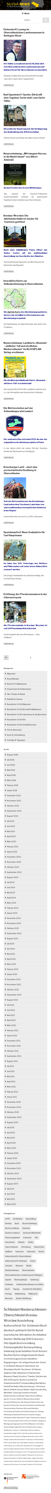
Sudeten (8, 1373)
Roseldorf (24, 1455)
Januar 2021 (12, 1097)
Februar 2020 (12, 1153)
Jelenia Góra (39, 1247)
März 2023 (11, 964)
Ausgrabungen (27, 1458)
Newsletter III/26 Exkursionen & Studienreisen (26, 714)
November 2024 (14, 862)
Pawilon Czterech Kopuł (27, 1449)
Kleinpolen (16, 1402)
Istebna (11, 1439)
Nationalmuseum (33, 1436)
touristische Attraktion (32, 1289)
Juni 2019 (11, 1194)
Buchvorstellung (12, 1228)
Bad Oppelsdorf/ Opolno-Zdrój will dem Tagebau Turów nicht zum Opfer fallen (24, 97)
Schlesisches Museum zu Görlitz (29, 1284)
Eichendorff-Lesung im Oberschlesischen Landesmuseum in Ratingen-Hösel (23, 32)
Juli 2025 (10, 821)
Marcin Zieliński (10, 1389)
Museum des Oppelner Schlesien (13, 1458)
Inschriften (8, 1386)
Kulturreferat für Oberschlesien (18, 1256)
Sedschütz (30, 1461)
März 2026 (11, 780)
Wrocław (9, 1298)
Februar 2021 (12, 1092)
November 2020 (14, 1107)
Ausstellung (31, 1219)
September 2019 (14, 1179)
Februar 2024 (12, 908)
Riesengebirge (20, 1280)
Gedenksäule (39, 1442)
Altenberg (7, 1415)
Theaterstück (35, 1418)
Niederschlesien (12, 1270)
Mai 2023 (11, 954)
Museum (19, 1266)
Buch (17, 1223)
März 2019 (11, 1204)
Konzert (43, 1351)
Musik (28, 1266)
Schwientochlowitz (29, 1393)
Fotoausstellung (27, 1383)
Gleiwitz (21, 1242)
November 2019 (14, 1168)
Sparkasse (27, 1445)
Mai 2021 (11, 1076)
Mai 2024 (11, 893)
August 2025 (12, 816)
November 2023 (14, 923)
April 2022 (11, 1020)
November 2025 (14, 801)
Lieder (23, 1433)
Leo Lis (15, 1445)
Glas (14, 1373)
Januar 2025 (12, 852)
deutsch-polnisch (12, 1233)
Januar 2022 (12, 1036)
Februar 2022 (12, 1030)
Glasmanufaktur (10, 1408)
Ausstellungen (13, 679)
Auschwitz (8, 1402)
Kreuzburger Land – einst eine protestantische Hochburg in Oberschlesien (20, 470)
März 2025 (11, 841)
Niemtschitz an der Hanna (35, 1455)
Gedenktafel (16, 1415)
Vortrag (8, 1294)
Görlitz (30, 1242)
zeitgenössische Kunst (32, 1355)
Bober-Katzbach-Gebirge (34, 1411)
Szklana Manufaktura (27, 1430)
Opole (18, 1351)
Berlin (17, 1369)
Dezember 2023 (14, 918)
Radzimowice (20, 1411)
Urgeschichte (35, 1458)
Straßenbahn (8, 1430)
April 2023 (11, 959)
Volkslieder (8, 1418)
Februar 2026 (12, 785)
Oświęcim (16, 1430)
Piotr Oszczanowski (11, 1421)
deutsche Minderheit (31, 1233)
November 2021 (14, 1046)
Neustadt (20, 1418)
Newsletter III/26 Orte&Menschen (21, 725)
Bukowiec (20, 1408)
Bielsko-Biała (29, 1389)
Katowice (19, 1251)
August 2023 (12, 938)
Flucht (35, 1351)
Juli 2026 (10, 760)
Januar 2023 (12, 974)
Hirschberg (26, 1247)
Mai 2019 (11, 1199)
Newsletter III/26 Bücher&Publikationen (24, 709)
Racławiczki (7, 1464)
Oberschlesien (28, 1270)
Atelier (14, 1418)
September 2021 (14, 1056)
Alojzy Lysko (38, 1433)
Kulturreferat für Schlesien (16, 1261)
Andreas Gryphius (28, 1415)
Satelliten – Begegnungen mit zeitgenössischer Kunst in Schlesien (25, 1362)
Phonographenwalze (34, 1452)
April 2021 (11, 1081)
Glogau (38, 1415)
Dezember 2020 (14, 1102)
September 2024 (14, 872)
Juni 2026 (11, 765)
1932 (19, 1433)
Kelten (11, 1461)
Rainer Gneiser (8, 1442)
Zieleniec (37, 1430)
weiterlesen (9, 85)
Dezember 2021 (14, 1041)
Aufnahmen (14, 1464)
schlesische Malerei (9, 1452)
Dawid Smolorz (20, 1376)
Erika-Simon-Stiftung (33, 1396)
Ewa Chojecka (28, 1427)
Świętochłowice (10, 1396)
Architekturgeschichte (15, 1358)
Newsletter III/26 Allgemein (19, 704)
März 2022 (11, 1025)
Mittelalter (8, 1393)
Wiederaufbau (29, 1399)
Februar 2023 (12, 969)
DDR (41, 1436)
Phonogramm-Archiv (21, 1452)
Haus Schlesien (11, 1247)
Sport (7, 1289)
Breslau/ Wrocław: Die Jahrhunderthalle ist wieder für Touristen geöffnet (20, 218)
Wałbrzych (32, 1294)
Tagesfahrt (18, 1427)
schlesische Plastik (39, 1449)
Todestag (17, 1393)
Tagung (16, 1289)
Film (36, 1237)
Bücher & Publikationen (17, 684)
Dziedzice (30, 1464)
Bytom (16, 1355)
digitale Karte (14, 312)
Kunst (32, 1261)
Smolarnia (43, 1461)
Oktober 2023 (13, 928)
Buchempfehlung (29, 1223)
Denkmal (26, 1228)
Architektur (18, 1219)
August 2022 (12, 1000)
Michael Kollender (20, 1439)
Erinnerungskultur (12, 1237)
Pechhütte (39, 1464)
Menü (26, 13)
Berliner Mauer (37, 1427)
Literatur (8, 1266)
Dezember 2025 (14, 795)
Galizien (6, 1439)
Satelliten (27, 1351)
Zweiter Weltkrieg (23, 1298)
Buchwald (27, 1408)
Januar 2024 (12, 913)
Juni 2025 (11, 826)
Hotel (20, 1421)
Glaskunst (22, 1373)
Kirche (41, 1251)
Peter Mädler (24, 1442)
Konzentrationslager (10, 1433)
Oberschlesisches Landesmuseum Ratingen (23, 1275)
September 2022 (14, 995)
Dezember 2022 (14, 979)
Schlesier (21, 1396)
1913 (34, 1464)
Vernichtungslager (35, 1445)
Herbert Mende (8, 1445)
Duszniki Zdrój (41, 1389)
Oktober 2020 (13, 1112)
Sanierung (34, 1280)
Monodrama (30, 1433)
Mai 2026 (11, 770)
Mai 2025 (11, 831)
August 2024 (12, 877)
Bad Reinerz (40, 1383)
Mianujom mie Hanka (36, 1424)
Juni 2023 (11, 949)
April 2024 (11, 898)
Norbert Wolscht (38, 1439)
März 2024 (11, 903)
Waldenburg (20, 1294)
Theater (31, 1376)
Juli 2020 (10, 1127)
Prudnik (27, 1418)
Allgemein (11, 674)
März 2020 (11, 1148)
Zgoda (6, 1399)
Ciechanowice (8, 1436)
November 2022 (14, 984)
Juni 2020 (11, 1133)
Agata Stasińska (15, 1449)
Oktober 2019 (13, 1173)
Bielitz (37, 1399)
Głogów (43, 1418)
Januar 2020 (12, 1158)
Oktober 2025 (13, 806)
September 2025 (14, 811)
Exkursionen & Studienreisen (19, 689)
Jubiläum (8, 1251)
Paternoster (20, 1445)
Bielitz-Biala (18, 1386)
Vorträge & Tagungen (16, 740)
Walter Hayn (16, 1442)
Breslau (8, 1223)
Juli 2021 (10, 1066)
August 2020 (12, 1122)
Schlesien (9, 1284)
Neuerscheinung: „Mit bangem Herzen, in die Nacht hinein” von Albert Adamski (25, 156)
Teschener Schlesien (31, 1369)
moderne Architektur (30, 1421)
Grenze (20, 1389)
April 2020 (11, 1143)
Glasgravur (42, 1421)
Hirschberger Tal (31, 1386)
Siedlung (16, 1461)
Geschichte (10, 1242)
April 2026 (11, 775)
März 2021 (11, 1087)
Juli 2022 (10, 1005)
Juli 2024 (10, 882)
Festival (41, 1386)
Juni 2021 (11, 1071)
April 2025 (11, 836)
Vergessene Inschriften (20, 1424)
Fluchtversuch (30, 1439)
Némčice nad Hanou (15, 1455)
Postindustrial (9, 1411)
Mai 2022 (11, 1015)
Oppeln (8, 1280)
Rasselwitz (37, 1461)
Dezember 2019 (14, 1163)
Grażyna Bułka (9, 1427)
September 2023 (14, 933)
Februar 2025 (12, 847)
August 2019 (12, 1184)
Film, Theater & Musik (16, 694)
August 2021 (12, 1061)
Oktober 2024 (13, 867)
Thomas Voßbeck (16, 1399)
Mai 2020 (11, 1138)
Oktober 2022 (13, 990)
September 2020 (14, 1117)
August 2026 (12, 755)
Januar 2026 (12, 790)
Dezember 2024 (14, 857)
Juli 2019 (10, 1189)
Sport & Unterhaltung (16, 735)
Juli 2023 (10, 944)
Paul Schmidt (23, 1461)
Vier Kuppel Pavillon (28, 1402)
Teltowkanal (31, 1442)
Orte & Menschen (14, 730)
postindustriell (39, 1405)
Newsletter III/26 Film (16, 720)
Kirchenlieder (23, 1464)
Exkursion (27, 1237)
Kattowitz (31, 1251)
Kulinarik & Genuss (15, 699)
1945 (7, 1219)
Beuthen (8, 1355)
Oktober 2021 (13, 1051)
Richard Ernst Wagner (20, 1436)
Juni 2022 (11, 1010)
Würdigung (8, 1424)
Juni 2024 (11, 887)
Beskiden (35, 1408)
